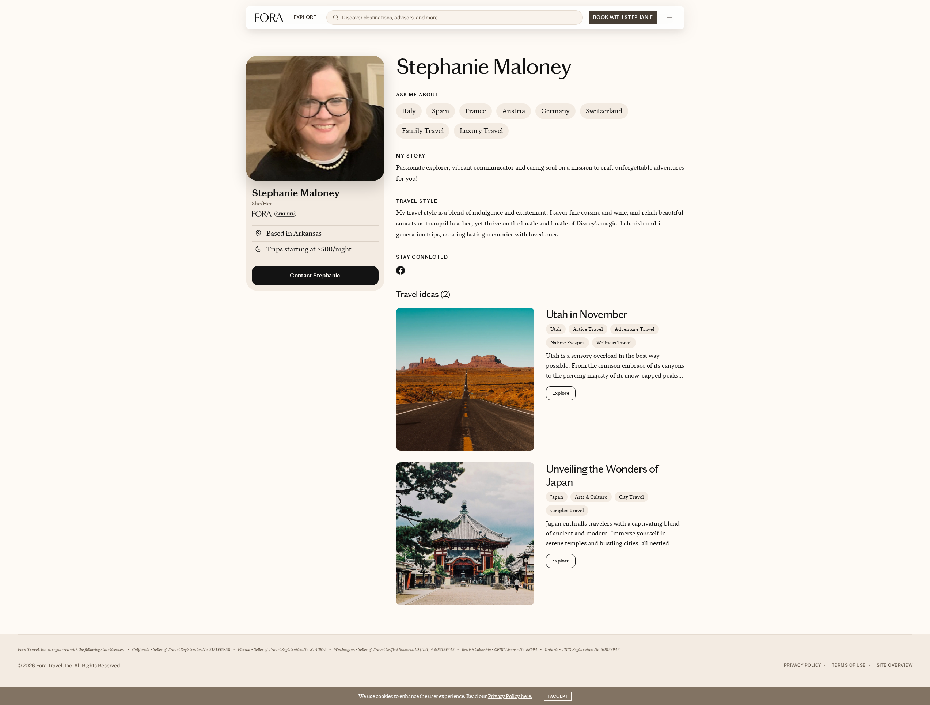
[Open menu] (669, 17)
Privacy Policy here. (510, 696)
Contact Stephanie (315, 275)
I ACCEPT (558, 696)
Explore (560, 393)
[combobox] (459, 17)
